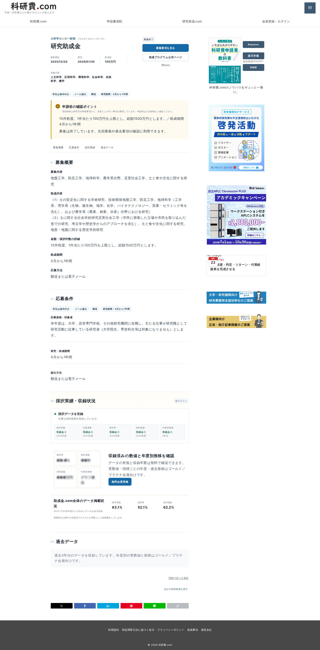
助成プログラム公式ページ (165, 57)
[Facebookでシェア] (85, 606)
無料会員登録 (120, 481)
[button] (178, 606)
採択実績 (90, 147)
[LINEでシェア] (155, 606)
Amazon (253, 44)
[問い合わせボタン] (310, 8)
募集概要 (58, 147)
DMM (253, 67)
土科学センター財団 (63, 38)
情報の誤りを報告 (179, 578)
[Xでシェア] (62, 606)
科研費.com (165, 644)
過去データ (107, 147)
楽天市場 (253, 55)
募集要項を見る (165, 47)
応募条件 (74, 147)
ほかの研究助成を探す (176, 589)
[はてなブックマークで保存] (108, 606)
